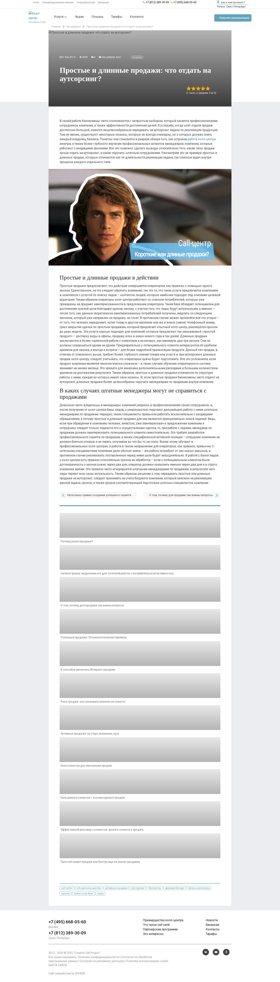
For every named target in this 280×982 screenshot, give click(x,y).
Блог (118, 57)
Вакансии (103, 2)
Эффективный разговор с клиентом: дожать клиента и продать (102, 829)
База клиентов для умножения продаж (86, 765)
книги (100, 893)
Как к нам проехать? (233, 2)
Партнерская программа (160, 929)
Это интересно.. (154, 934)
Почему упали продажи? (77, 541)
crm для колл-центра (89, 888)
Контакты (137, 16)
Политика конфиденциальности (98, 957)
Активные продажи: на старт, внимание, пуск (90, 733)
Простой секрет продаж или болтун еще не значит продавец (100, 861)
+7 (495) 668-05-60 (185, 2)
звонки (65, 893)
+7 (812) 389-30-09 (157, 2)
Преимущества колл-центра (163, 920)
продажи (137, 57)
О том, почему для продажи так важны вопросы (181, 495)
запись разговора (198, 888)
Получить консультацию (234, 17)
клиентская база (83, 893)
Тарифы (116, 16)
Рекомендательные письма (58, 2)
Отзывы (97, 16)
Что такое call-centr (156, 925)
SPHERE (80, 973)
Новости (212, 920)
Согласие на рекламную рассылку (102, 961)
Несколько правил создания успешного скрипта (99, 495)
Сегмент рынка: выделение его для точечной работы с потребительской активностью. (117, 573)
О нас (36, 2)
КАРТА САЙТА (58, 965)
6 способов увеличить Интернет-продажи (88, 669)
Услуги (59, 16)
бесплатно (155, 888)
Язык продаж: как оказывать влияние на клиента (93, 701)
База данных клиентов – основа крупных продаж (93, 797)
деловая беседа (174, 888)
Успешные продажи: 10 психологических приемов (93, 637)
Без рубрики (108, 57)
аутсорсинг (138, 888)
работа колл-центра (202, 139)
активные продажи (116, 888)
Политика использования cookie (147, 961)
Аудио (79, 16)
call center (67, 888)
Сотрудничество (86, 2)
